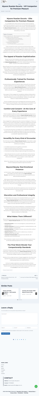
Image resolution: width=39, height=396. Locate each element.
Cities (2, 371)
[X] (15, 339)
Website (29, 327)
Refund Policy (32, 391)
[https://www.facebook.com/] (13, 339)
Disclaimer (20, 392)
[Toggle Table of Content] (28, 34)
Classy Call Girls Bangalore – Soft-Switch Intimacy (9, 292)
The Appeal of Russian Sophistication (12, 37)
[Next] (36, 293)
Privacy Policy (13, 392)
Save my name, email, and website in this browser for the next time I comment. (17, 330)
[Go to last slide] (3, 293)
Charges (3, 370)
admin (3, 11)
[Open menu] (37, 1)
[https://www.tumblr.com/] (23, 339)
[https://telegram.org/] (19, 339)
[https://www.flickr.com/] (21, 339)
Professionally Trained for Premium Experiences (14, 38)
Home (2, 364)
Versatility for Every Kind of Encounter (14, 40)
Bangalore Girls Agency (22, 391)
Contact (3, 373)
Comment (4, 313)
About (2, 368)
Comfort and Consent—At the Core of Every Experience (15, 39)
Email (15, 327)
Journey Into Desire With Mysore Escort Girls (29, 277)
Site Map (26, 392)
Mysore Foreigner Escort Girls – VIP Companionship (8, 277)
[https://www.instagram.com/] (17, 339)
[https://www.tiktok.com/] (25, 339)
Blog (19, 4)
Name (3, 327)
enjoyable (14, 267)
